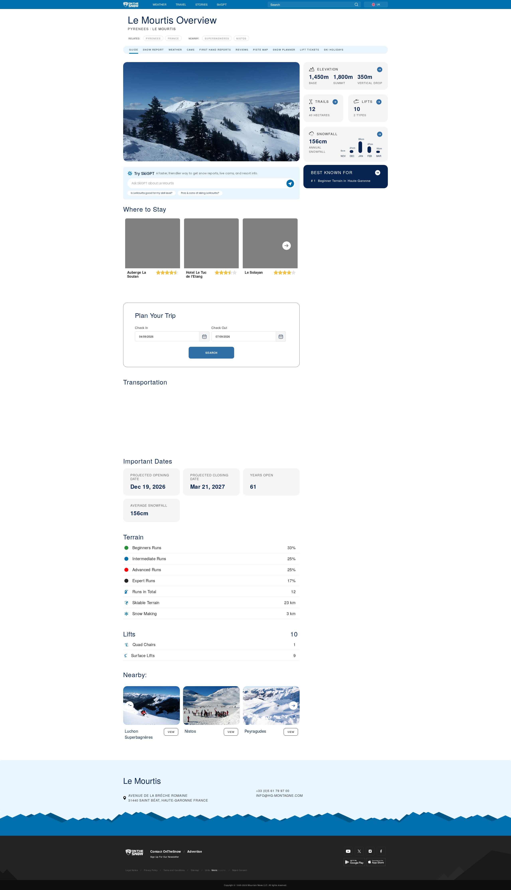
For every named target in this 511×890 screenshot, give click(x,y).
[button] (211, 418)
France (173, 38)
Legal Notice (132, 870)
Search (211, 353)
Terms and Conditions (174, 870)
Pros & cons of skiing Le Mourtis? (200, 193)
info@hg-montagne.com (279, 795)
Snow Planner (284, 49)
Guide (133, 49)
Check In (141, 327)
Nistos (241, 38)
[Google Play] (354, 861)
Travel (181, 4)
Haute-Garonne (359, 180)
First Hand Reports (215, 49)
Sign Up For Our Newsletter (164, 856)
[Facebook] (381, 851)
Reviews (242, 49)
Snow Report (153, 49)
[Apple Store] (375, 861)
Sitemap (195, 870)
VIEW (171, 731)
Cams (191, 49)
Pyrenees (153, 38)
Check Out (219, 327)
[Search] (356, 4)
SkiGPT (222, 4)
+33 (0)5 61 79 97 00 (272, 790)
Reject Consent (239, 870)
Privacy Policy (150, 870)
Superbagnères (217, 38)
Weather (159, 4)
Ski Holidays (334, 49)
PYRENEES (138, 29)
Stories (201, 4)
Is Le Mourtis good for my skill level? (151, 193)
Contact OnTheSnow (165, 851)
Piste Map (260, 49)
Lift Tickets (309, 49)
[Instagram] (370, 851)
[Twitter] (359, 851)
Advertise (194, 851)
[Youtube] (348, 851)
